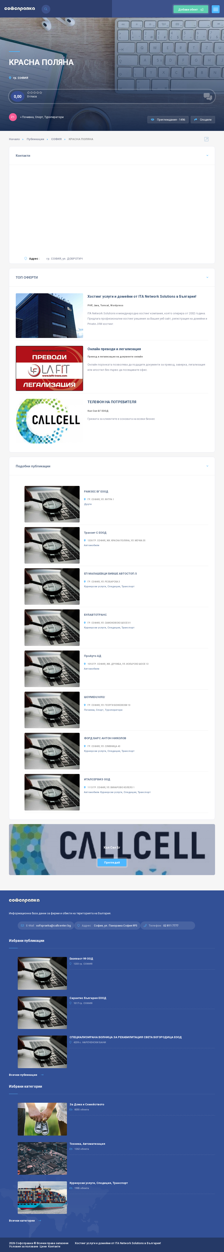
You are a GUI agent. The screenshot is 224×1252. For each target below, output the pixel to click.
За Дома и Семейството (87, 1104)
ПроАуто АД (92, 656)
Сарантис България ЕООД (88, 998)
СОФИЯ (56, 139)
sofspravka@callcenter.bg (53, 925)
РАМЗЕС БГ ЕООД (96, 491)
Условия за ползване (23, 1246)
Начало (14, 139)
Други (88, 504)
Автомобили (91, 545)
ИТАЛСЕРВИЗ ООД (97, 779)
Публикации (35, 139)
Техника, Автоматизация (87, 1143)
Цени (43, 1246)
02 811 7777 (170, 925)
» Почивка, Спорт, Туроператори (42, 117)
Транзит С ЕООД (95, 532)
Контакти (54, 1246)
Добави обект (188, 9)
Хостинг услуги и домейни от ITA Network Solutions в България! (118, 1243)
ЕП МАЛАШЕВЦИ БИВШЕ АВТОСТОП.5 (110, 573)
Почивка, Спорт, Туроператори (103, 710)
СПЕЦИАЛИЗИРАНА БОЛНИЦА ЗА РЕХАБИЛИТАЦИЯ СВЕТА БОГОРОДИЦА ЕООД (126, 1037)
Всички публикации (23, 1074)
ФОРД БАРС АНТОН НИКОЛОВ (105, 738)
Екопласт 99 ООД (81, 958)
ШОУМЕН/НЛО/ (94, 697)
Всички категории (22, 1220)
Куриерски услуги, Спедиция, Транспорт (109, 586)
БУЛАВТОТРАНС (95, 614)
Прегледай (112, 862)
